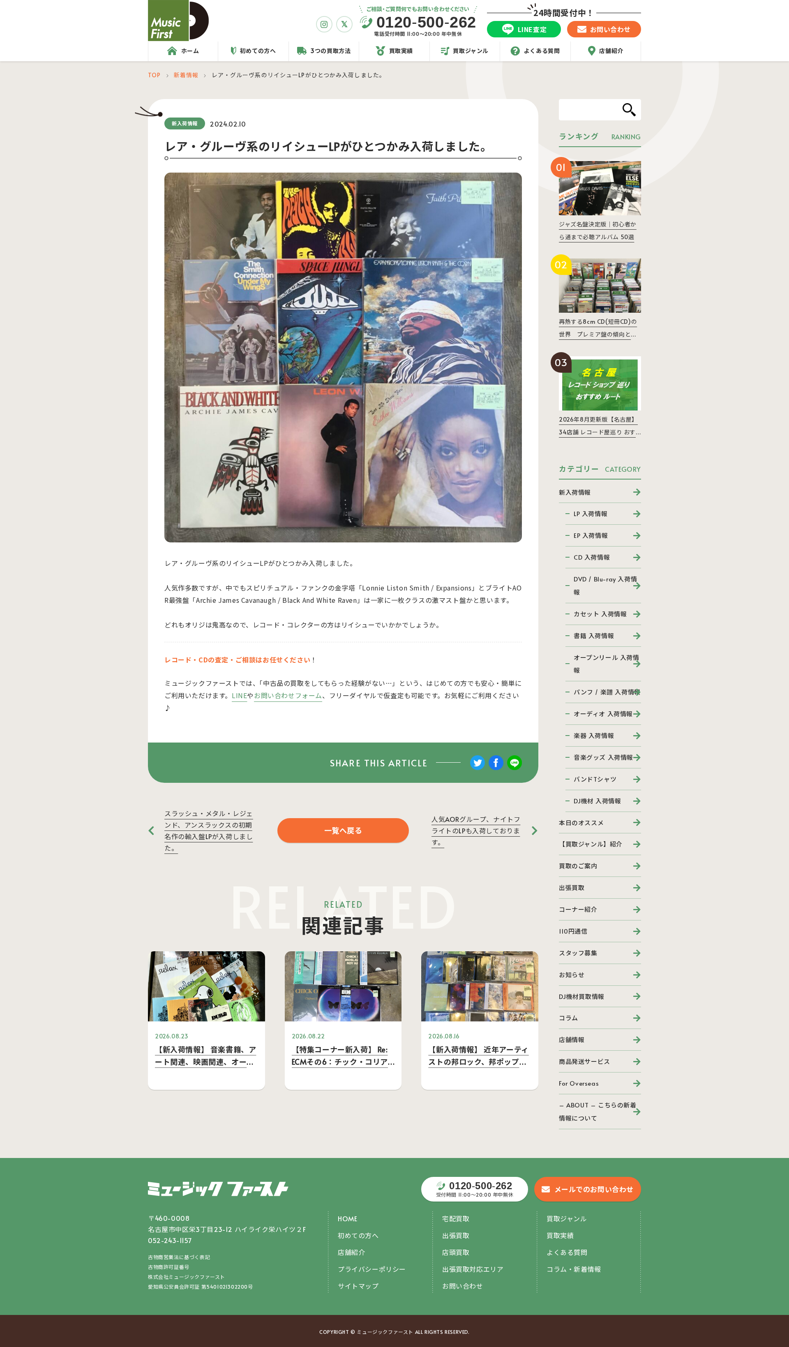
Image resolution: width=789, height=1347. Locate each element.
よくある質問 (567, 1252)
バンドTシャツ (595, 779)
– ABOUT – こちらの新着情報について (598, 1111)
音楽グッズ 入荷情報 (603, 757)
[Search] (629, 109)
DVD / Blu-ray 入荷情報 (605, 585)
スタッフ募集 (578, 952)
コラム (568, 1017)
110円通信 (573, 931)
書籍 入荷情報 (594, 635)
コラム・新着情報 (574, 1268)
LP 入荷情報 (590, 513)
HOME (347, 1218)
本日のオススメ (581, 822)
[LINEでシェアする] (514, 768)
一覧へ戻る (343, 830)
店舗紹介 (351, 1252)
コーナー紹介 (578, 909)
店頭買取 (455, 1252)
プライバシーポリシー (372, 1268)
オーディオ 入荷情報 (603, 713)
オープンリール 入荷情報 (606, 664)
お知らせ (571, 974)
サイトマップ (358, 1285)
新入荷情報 (575, 492)
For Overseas (579, 1083)
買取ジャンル (567, 1218)
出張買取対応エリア (472, 1268)
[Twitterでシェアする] (477, 768)
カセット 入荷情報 (600, 613)
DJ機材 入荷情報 (597, 800)
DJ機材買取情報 (581, 996)
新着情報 (186, 75)
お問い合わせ (462, 1285)
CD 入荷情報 (592, 557)
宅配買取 (455, 1218)
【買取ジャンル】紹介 (591, 844)
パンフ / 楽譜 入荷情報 (607, 691)
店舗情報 (571, 1039)
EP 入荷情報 (591, 535)
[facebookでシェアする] (496, 768)
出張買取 (571, 887)
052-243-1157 (170, 1240)
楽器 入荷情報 (594, 735)
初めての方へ (358, 1235)
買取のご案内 (578, 865)
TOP (154, 75)
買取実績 (560, 1235)
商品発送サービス (584, 1061)
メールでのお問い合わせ (594, 1189)
